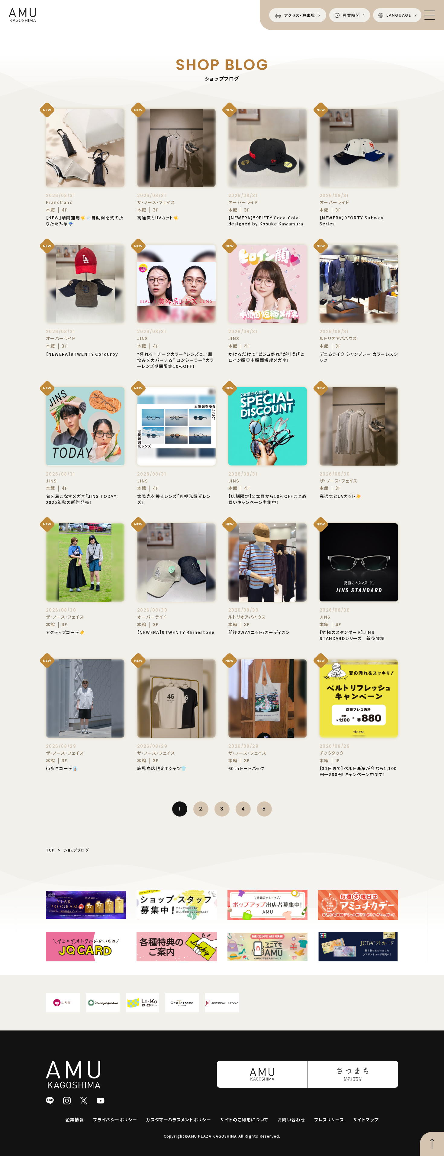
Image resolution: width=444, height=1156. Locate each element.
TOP (50, 849)
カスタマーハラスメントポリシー (178, 1119)
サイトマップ (365, 1119)
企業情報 (75, 1119)
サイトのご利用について (244, 1119)
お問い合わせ (291, 1119)
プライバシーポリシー (115, 1119)
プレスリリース (329, 1119)
